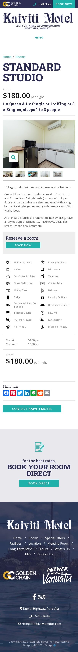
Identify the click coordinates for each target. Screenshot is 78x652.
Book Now (64, 4)
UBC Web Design (43, 645)
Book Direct (39, 483)
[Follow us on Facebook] (34, 596)
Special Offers (55, 538)
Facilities (16, 543)
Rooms (20, 57)
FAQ (28, 554)
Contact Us (45, 554)
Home (7, 57)
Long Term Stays (20, 549)
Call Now (44, 4)
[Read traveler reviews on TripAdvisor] (41, 596)
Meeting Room (58, 543)
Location (34, 543)
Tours (43, 549)
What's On (62, 549)
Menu (39, 37)
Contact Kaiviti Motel (32, 409)
